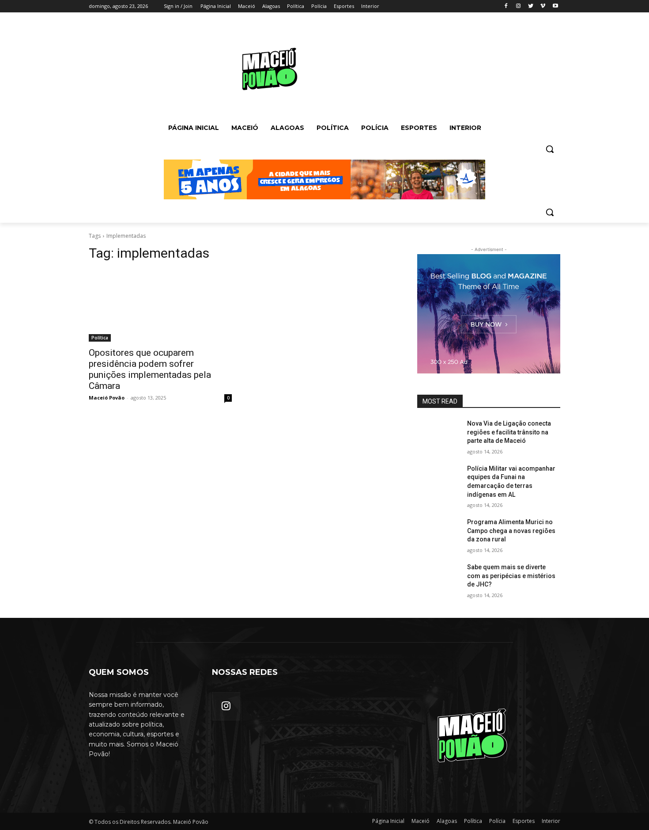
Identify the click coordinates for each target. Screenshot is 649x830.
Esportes (524, 821)
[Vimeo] (543, 6)
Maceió (420, 821)
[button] (549, 149)
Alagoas (447, 821)
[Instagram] (518, 6)
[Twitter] (531, 6)
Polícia (497, 821)
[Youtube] (555, 6)
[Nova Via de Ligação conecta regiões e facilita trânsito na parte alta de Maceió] (438, 434)
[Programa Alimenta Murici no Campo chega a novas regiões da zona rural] (438, 533)
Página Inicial (388, 821)
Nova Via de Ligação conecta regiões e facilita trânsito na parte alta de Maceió (509, 432)
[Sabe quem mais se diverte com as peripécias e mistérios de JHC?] (438, 578)
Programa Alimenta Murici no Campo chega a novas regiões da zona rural (511, 530)
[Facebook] (506, 6)
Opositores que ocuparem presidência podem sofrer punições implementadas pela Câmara (150, 369)
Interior (551, 821)
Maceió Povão (107, 397)
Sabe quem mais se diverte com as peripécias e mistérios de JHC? (511, 575)
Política (99, 338)
